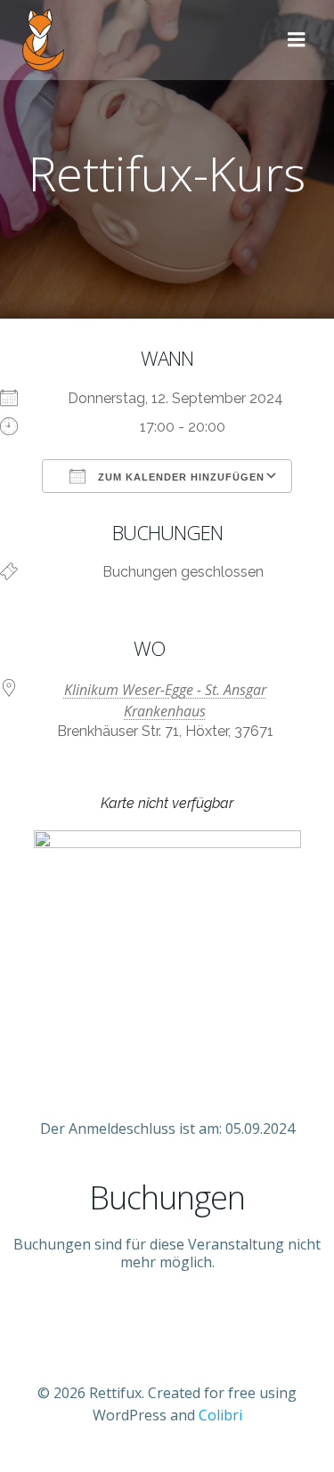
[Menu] (296, 40)
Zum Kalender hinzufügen (179, 477)
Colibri (220, 1415)
